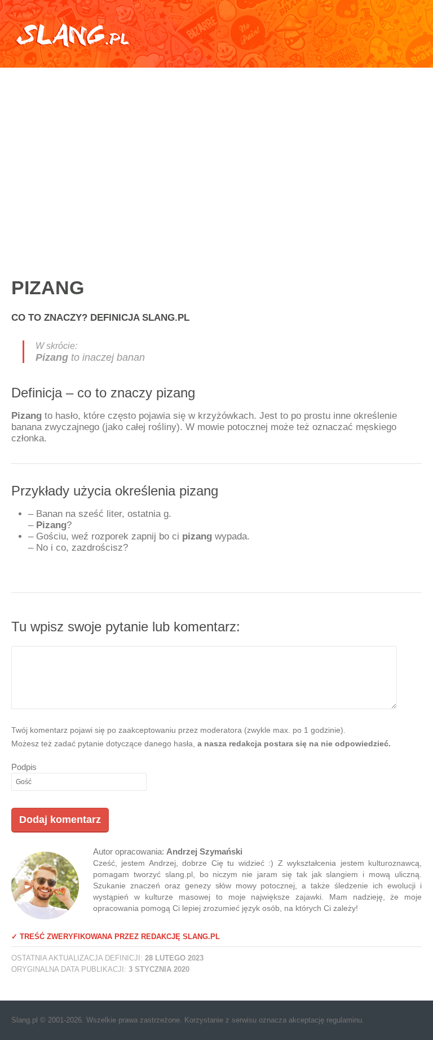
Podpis (24, 767)
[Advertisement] (216, 161)
